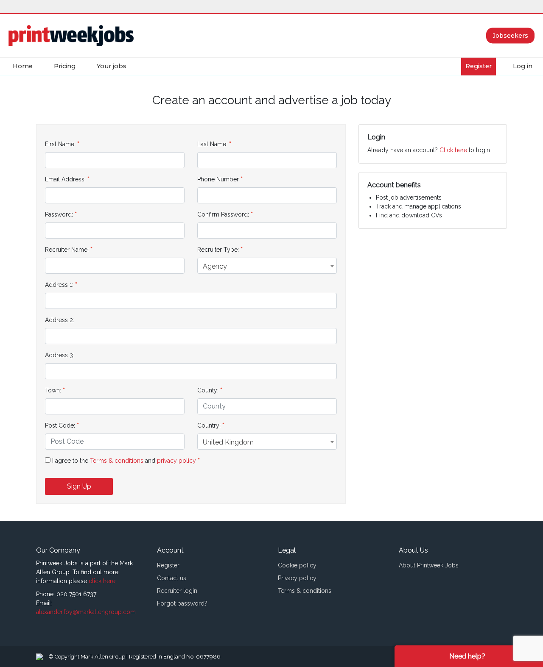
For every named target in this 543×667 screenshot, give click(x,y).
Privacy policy (297, 578)
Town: (53, 390)
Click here (453, 150)
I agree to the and (125, 460)
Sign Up (79, 486)
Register (478, 66)
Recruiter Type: (218, 249)
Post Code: (60, 425)
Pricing (65, 66)
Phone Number (218, 179)
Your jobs (111, 66)
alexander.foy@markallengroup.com (86, 612)
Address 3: (59, 355)
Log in (522, 66)
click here (102, 581)
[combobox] (267, 266)
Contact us (171, 578)
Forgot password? (182, 603)
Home (23, 66)
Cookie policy (297, 565)
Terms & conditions (116, 460)
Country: (209, 425)
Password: (59, 214)
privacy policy (177, 460)
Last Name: (212, 144)
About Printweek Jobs (429, 565)
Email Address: (65, 179)
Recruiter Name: (67, 249)
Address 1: (59, 284)
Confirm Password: (223, 214)
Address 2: (59, 320)
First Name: (60, 144)
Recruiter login (177, 590)
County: (207, 390)
